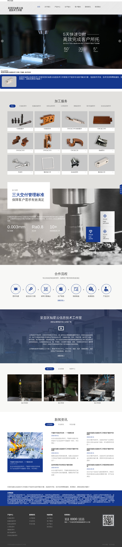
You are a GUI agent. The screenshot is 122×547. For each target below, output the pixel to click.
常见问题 (72, 424)
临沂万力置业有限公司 (100, 500)
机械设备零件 (36, 106)
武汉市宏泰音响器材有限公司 (35, 495)
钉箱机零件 (23, 106)
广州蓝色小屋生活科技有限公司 (16, 495)
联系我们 (98, 7)
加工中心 (49, 369)
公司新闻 (49, 424)
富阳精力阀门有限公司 (91, 499)
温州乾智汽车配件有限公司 (94, 496)
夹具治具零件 (51, 106)
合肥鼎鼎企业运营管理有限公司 (39, 503)
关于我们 (47, 7)
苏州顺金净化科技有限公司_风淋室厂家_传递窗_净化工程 (67, 499)
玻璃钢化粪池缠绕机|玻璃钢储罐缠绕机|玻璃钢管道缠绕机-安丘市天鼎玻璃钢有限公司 (67, 502)
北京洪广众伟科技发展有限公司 (102, 495)
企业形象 (61, 369)
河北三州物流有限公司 (85, 500)
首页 (38, 7)
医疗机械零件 (91, 106)
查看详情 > (61, 300)
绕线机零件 (77, 106)
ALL (12, 106)
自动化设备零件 (106, 106)
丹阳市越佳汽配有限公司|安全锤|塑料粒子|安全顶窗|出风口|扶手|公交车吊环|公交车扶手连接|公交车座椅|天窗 (54, 496)
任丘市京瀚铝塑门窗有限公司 (76, 503)
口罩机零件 (64, 106)
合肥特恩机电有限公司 (68, 495)
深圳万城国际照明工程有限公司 (101, 502)
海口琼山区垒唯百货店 (35, 502)
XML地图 (105, 544)
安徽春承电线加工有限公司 (84, 495)
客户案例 (78, 7)
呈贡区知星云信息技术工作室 (15, 9)
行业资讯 (61, 424)
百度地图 (112, 544)
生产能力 (67, 7)
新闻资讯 (88, 7)
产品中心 (57, 7)
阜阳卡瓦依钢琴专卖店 (36, 497)
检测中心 (72, 369)
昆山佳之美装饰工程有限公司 (20, 497)
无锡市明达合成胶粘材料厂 (52, 495)
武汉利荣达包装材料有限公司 (69, 500)
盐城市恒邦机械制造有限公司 (72, 497)
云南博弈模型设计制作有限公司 (53, 497)
